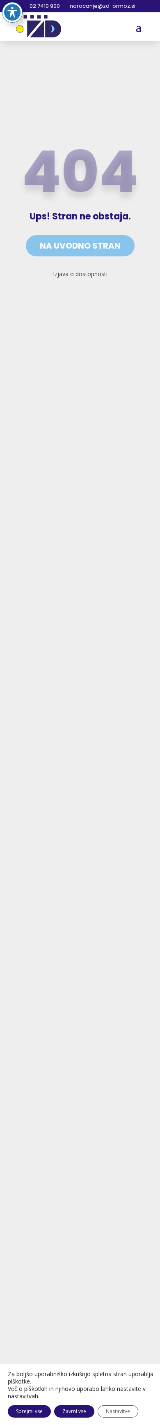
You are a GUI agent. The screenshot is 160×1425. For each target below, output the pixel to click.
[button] (139, 26)
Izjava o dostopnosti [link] (80, 274)
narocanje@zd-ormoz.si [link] (102, 6)
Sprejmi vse (29, 1411)
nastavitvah (23, 1396)
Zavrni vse (74, 1411)
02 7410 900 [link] (44, 6)
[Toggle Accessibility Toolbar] (12, 12)
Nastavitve (118, 1411)
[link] (38, 26)
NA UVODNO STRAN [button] (80, 245)
